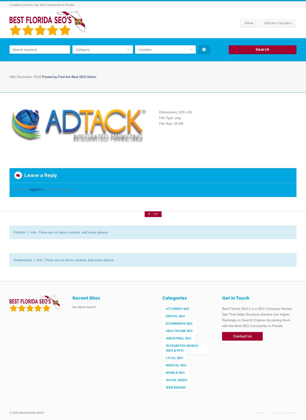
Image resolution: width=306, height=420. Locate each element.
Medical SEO (176, 365)
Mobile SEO (175, 372)
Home (249, 23)
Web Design (176, 387)
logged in (36, 189)
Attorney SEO (177, 309)
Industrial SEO (178, 338)
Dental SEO (175, 316)
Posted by (69, 77)
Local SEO (174, 358)
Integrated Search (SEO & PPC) (182, 348)
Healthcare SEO (179, 331)
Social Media (176, 380)
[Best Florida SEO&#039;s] (47, 23)
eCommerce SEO (179, 323)
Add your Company (278, 23)
